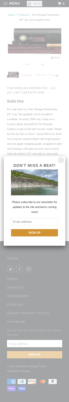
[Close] (61, 159)
